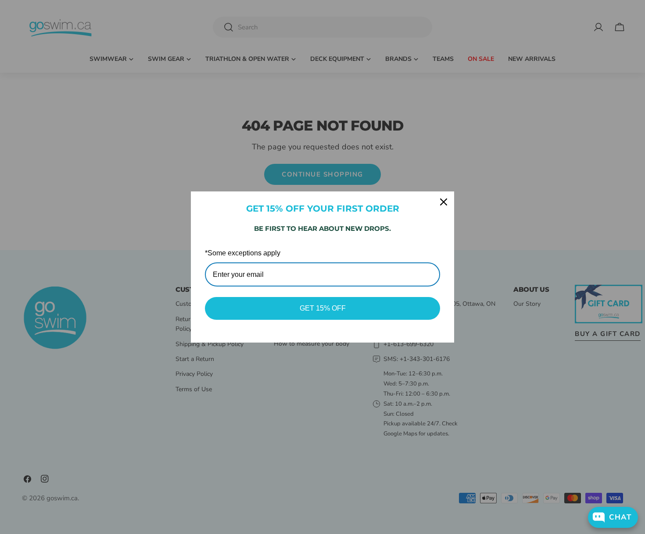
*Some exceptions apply (242, 253)
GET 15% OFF (323, 308)
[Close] (443, 201)
